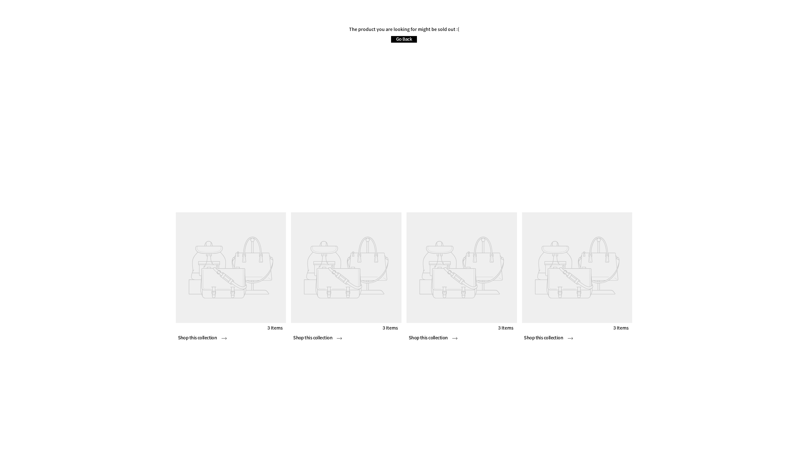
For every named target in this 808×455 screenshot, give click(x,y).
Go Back (404, 39)
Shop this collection (198, 338)
